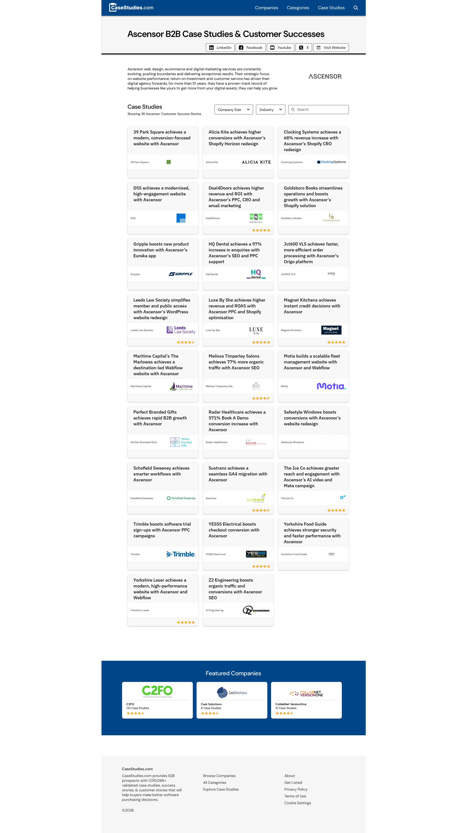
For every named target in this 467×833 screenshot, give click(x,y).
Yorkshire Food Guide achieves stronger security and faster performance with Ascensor (312, 532)
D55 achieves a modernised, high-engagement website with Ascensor (161, 194)
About (289, 775)
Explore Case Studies (221, 789)
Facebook (254, 47)
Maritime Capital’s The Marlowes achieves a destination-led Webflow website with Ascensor (158, 364)
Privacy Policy (296, 789)
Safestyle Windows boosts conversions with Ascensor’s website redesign (312, 418)
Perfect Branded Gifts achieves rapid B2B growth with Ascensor (160, 418)
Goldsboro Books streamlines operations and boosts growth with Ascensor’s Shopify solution (313, 196)
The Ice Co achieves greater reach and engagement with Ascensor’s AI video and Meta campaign (312, 476)
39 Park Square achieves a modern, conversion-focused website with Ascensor (161, 138)
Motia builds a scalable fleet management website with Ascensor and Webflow (312, 362)
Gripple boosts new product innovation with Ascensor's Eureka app (161, 250)
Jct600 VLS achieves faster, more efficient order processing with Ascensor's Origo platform (311, 252)
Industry (266, 109)
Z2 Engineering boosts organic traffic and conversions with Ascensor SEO (235, 589)
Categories (298, 7)
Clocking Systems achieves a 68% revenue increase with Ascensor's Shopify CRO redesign (312, 140)
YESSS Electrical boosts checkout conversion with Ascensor (234, 530)
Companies (266, 7)
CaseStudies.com (137, 769)
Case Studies (331, 7)
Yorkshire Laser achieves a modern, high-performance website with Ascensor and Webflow (160, 589)
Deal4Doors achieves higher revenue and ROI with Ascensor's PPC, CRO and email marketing (236, 196)
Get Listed (293, 782)
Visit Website (335, 47)
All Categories (214, 782)
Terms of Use (295, 796)
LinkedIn (224, 47)
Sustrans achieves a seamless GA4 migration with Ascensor (238, 474)
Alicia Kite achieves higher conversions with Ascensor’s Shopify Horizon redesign (237, 138)
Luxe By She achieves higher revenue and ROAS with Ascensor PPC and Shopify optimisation (237, 308)
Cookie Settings (297, 802)
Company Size (229, 109)
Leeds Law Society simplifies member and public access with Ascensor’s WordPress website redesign (161, 308)
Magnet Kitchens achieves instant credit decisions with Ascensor (312, 306)
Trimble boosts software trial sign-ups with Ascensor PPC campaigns (162, 530)
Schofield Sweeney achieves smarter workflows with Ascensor (161, 474)
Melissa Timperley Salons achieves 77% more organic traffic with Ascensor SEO (236, 362)
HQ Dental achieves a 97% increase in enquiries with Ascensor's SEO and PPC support (235, 252)
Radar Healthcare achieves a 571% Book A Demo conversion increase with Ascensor (237, 420)
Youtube (284, 47)
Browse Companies (219, 775)
